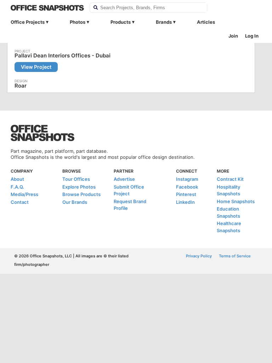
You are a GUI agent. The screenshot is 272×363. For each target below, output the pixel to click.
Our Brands (74, 202)
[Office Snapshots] (47, 8)
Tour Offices (76, 179)
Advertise (124, 179)
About (17, 179)
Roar (21, 85)
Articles (206, 22)
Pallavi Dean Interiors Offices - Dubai (62, 55)
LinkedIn (185, 202)
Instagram (187, 179)
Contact (20, 202)
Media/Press (24, 194)
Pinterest (186, 194)
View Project (36, 67)
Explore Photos (79, 187)
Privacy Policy (199, 255)
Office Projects (28, 22)
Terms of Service (235, 255)
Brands (164, 22)
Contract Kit (230, 179)
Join (233, 36)
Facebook (187, 187)
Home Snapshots (236, 201)
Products (120, 22)
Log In (252, 36)
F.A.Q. (17, 187)
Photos (77, 22)
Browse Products (81, 194)
